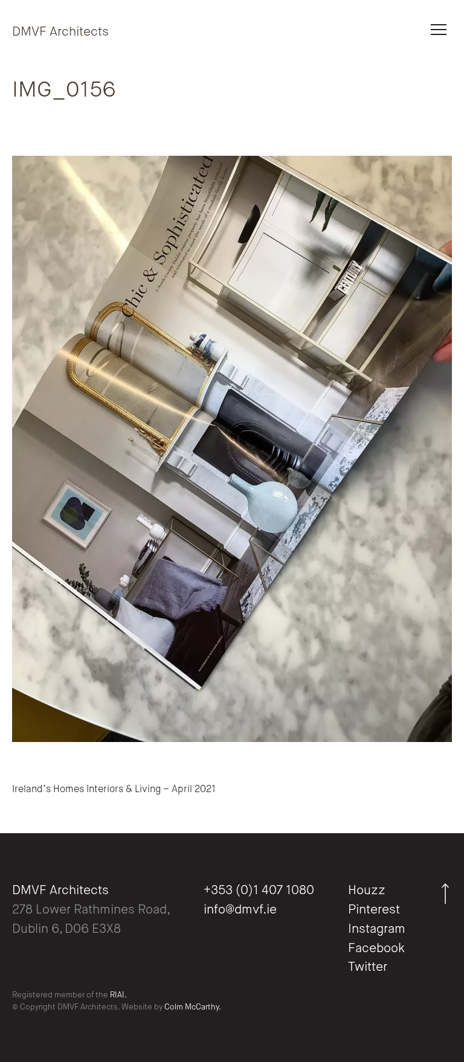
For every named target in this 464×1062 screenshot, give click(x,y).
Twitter (367, 967)
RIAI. (118, 995)
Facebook (376, 948)
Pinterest (374, 910)
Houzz (366, 890)
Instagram (376, 929)
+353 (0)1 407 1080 (259, 890)
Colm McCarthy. (192, 1007)
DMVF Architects (60, 32)
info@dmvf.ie (240, 910)
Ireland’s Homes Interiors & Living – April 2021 (114, 790)
